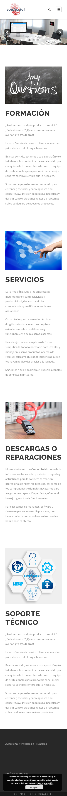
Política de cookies (16, 773)
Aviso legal (12, 743)
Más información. (46, 783)
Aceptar (34, 787)
